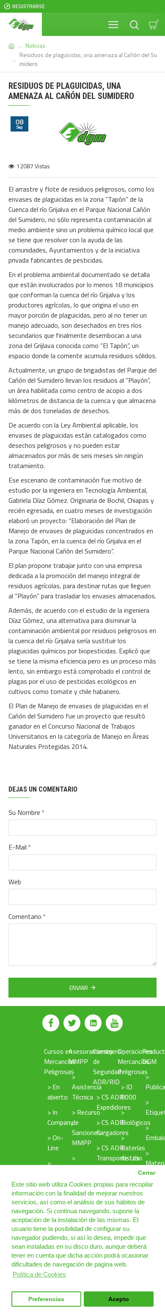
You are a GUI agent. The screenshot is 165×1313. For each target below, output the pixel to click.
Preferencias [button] (46, 1299)
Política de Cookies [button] (39, 1274)
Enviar (78, 987)
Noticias (35, 45)
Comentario (24, 916)
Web (14, 882)
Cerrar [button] (146, 1173)
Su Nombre (24, 812)
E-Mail (17, 847)
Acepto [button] (118, 1299)
